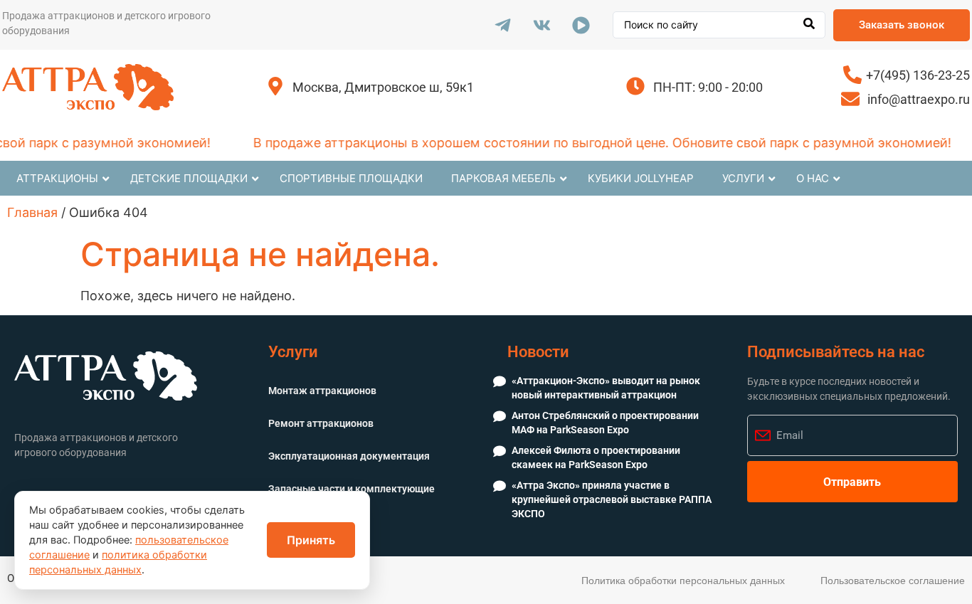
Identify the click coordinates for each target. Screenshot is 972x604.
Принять (311, 540)
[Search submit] (809, 25)
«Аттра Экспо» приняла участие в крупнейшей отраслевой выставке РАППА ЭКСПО (612, 499)
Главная (32, 212)
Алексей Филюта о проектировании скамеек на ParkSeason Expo (596, 457)
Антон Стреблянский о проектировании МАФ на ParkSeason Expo (605, 422)
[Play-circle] (580, 25)
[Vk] (541, 25)
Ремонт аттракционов (321, 423)
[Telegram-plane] (502, 25)
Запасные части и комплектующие (351, 488)
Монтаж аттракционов (322, 390)
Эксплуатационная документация (349, 456)
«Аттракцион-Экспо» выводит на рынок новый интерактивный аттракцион (606, 388)
